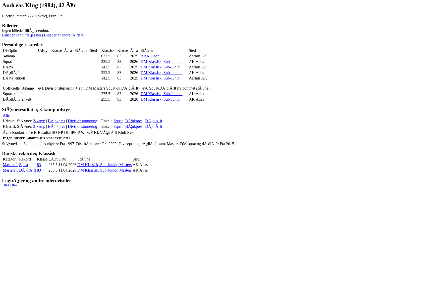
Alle (6, 115)
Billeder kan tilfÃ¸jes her (21, 35)
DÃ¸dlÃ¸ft (153, 121)
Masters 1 (10, 165)
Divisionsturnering (82, 121)
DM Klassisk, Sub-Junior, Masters (104, 165)
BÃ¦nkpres (56, 121)
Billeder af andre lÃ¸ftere (64, 35)
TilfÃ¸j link (10, 185)
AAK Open (150, 56)
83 (39, 165)
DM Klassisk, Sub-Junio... (162, 61)
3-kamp (39, 121)
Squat (118, 121)
